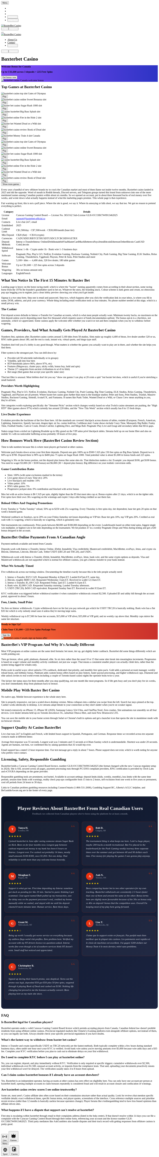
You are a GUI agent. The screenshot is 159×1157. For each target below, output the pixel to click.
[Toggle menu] (2, 32)
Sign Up (6, 635)
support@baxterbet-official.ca (30, 218)
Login (4, 29)
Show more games (10, 184)
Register (13, 29)
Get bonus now (9, 77)
